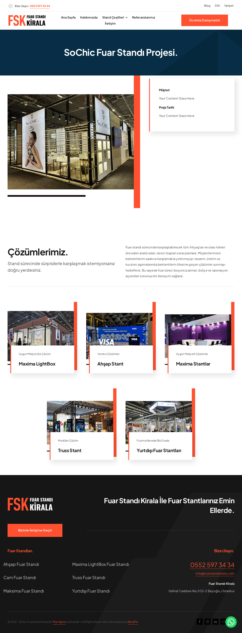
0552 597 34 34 (212, 564)
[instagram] (208, 622)
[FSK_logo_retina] (27, 17)
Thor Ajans (59, 621)
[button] (231, 622)
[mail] (223, 622)
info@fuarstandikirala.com (214, 573)
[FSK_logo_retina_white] (30, 499)
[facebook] (200, 622)
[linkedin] (216, 622)
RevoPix (133, 621)
